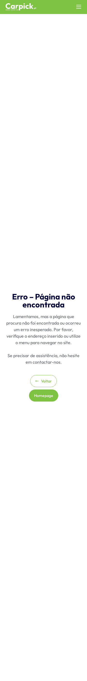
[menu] (79, 6)
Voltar (46, 381)
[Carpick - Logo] (21, 7)
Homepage (43, 395)
